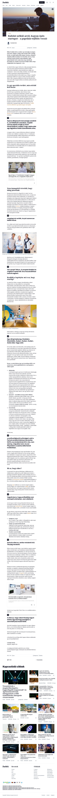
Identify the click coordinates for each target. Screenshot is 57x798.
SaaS (13, 485)
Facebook (43, 795)
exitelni (29, 513)
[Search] (50, 2)
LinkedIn (47, 795)
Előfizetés (42, 2)
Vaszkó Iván (41, 690)
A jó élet (37, 5)
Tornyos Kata (40, 721)
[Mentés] (53, 675)
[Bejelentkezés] (47, 2)
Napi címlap (14, 778)
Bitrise (33, 111)
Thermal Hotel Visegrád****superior (5, 719)
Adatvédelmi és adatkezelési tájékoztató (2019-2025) (12, 786)
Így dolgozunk (36, 778)
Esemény (35, 772)
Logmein (22, 573)
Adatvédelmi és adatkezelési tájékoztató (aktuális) (12, 785)
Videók (13, 5)
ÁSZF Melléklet (49, 772)
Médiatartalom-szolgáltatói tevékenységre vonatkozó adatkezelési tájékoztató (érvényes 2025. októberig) (21, 788)
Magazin (42, 5)
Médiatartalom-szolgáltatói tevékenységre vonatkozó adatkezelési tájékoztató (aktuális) (18, 787)
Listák (10, 5)
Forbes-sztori (18, 5)
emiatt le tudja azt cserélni (21, 404)
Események (33, 5)
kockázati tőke (18, 506)
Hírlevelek (23, 5)
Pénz (7, 5)
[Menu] (53, 2)
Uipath (31, 422)
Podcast (28, 5)
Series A (18, 206)
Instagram (52, 795)
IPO (19, 532)
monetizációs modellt (18, 479)
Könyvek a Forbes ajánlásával (39, 775)
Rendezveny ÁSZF (50, 775)
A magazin (36, 769)
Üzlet (3, 5)
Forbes (4, 699)
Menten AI (9, 113)
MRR (27, 486)
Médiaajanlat (49, 769)
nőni (35, 372)
